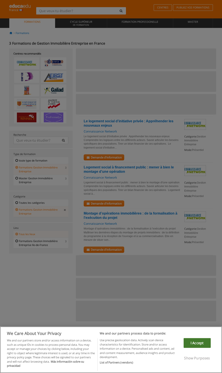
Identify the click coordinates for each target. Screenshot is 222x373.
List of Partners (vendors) (116, 362)
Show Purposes (197, 358)
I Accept (197, 343)
